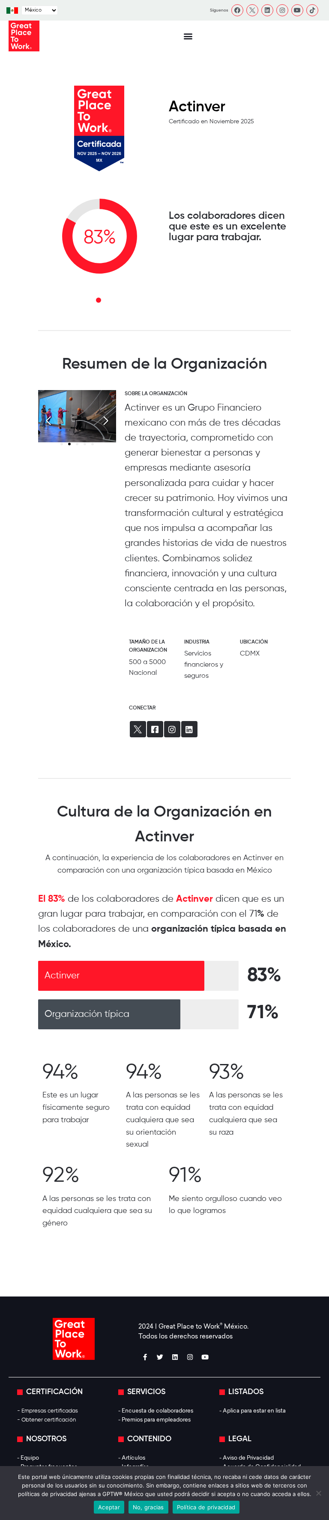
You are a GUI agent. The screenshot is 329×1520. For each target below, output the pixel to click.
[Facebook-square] (155, 729)
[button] (188, 36)
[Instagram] (282, 10)
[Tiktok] (312, 10)
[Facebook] (237, 10)
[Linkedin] (267, 10)
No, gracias (148, 1507)
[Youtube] (297, 10)
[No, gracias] (318, 1493)
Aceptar (109, 1507)
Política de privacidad (206, 1507)
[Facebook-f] (144, 1356)
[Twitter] (159, 1356)
